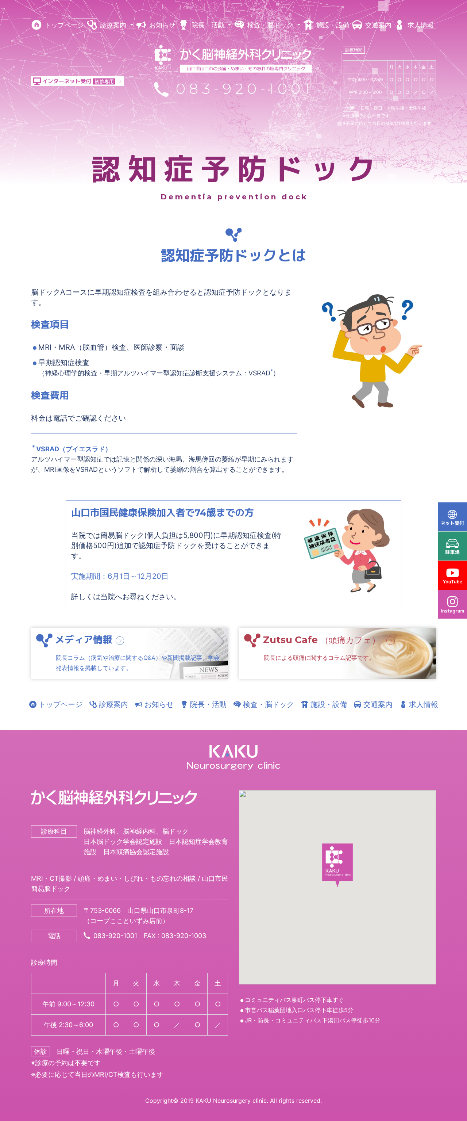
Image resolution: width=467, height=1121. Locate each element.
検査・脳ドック (267, 704)
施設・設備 (331, 25)
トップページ (63, 25)
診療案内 (112, 704)
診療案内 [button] (113, 25)
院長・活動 (207, 704)
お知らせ (161, 25)
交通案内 (377, 25)
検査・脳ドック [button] (270, 25)
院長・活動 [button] (208, 25)
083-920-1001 (241, 88)
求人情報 (420, 25)
